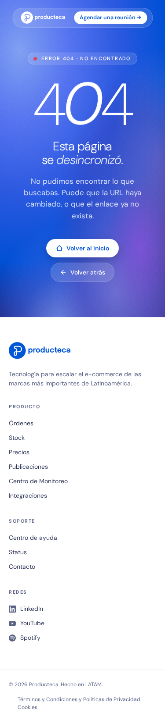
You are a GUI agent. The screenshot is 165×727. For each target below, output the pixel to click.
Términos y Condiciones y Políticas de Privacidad (79, 699)
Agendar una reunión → (110, 17)
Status (18, 552)
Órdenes (21, 423)
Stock (17, 438)
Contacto (22, 566)
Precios (19, 452)
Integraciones (28, 495)
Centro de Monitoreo (38, 481)
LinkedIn (31, 609)
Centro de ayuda (33, 538)
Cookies (27, 707)
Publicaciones (28, 466)
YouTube (32, 623)
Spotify (30, 637)
